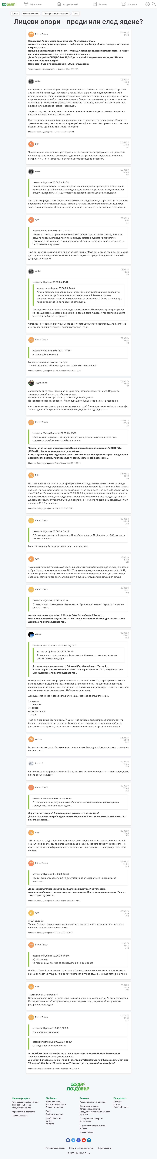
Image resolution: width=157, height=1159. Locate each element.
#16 (127, 790)
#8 (127, 425)
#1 (128, 84)
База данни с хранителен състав (95, 1112)
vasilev (38, 81)
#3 (127, 175)
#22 (127, 1020)
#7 (128, 386)
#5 (127, 274)
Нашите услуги (20, 1098)
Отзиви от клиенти (54, 1107)
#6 (127, 343)
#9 (127, 478)
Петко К (39, 763)
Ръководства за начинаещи (93, 1102)
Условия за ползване (55, 1148)
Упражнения (85, 1121)
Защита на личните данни (81, 1148)
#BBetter (117, 1101)
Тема (75, 13)
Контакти (50, 1124)
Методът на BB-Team (56, 1104)
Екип (48, 1111)
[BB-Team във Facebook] (68, 1140)
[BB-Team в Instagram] (78, 1140)
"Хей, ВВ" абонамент (21, 1108)
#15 (127, 766)
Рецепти (84, 1114)
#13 (127, 638)
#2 (127, 147)
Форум (15, 13)
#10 (127, 523)
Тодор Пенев (41, 383)
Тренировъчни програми (91, 1118)
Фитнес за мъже (31, 13)
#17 (127, 835)
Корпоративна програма (23, 1112)
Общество (119, 1098)
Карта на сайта (104, 1148)
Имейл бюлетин (53, 1118)
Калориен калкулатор (90, 1109)
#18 (127, 866)
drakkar (38, 739)
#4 (127, 223)
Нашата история (53, 1101)
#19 (127, 916)
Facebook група (120, 1107)
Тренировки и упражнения (55, 13)
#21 (127, 990)
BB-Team (50, 1098)
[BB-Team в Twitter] (73, 1140)
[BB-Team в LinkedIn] (89, 1140)
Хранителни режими (89, 1106)
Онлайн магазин (19, 1116)
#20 (127, 948)
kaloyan (38, 634)
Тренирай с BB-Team (21, 1105)
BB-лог (49, 1121)
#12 (127, 593)
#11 (127, 562)
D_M (37, 144)
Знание (84, 1098)
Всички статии (86, 1132)
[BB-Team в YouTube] (84, 1140)
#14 (127, 742)
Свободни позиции (55, 1114)
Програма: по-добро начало (25, 1102)
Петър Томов (41, 34)
